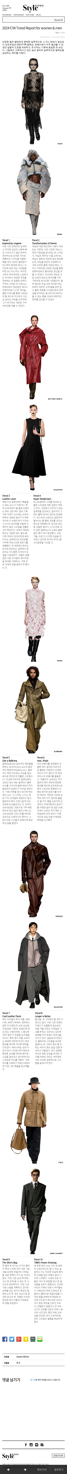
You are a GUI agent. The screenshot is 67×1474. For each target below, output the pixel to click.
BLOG (38, 15)
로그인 (33, 1379)
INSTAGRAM (19, 15)
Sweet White (22, 1356)
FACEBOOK (6, 15)
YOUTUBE (30, 15)
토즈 (18, 1362)
